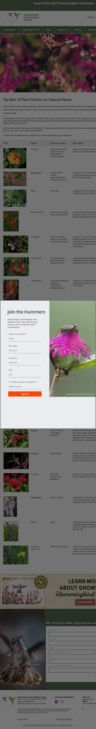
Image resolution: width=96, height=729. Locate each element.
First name (13, 346)
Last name (13, 358)
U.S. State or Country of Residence (22, 382)
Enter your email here (17, 334)
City (10, 370)
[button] (92, 315)
